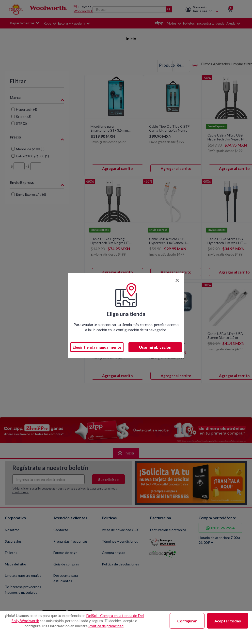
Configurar (187, 620)
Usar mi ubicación (155, 347)
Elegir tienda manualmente (97, 347)
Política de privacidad (106, 626)
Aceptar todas (227, 620)
